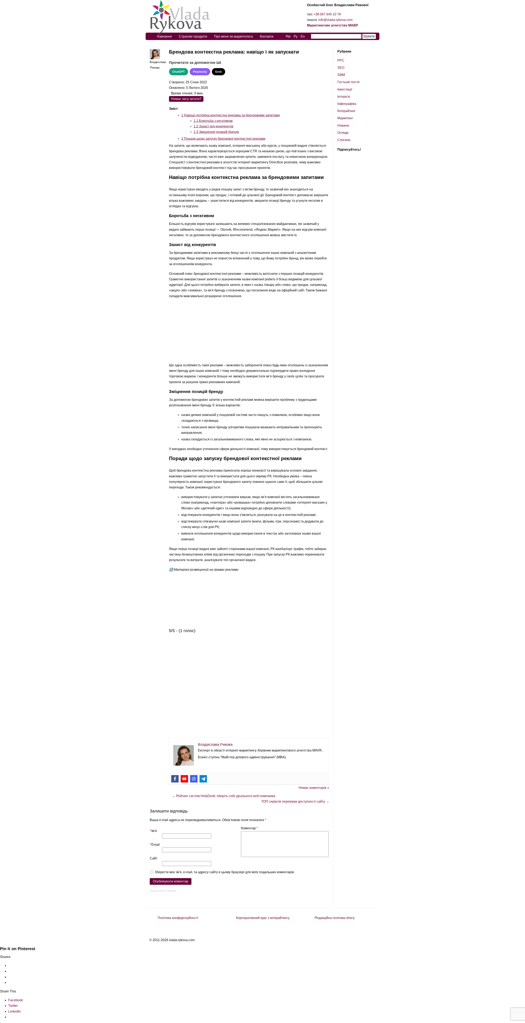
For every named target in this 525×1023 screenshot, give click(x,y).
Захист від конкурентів (213, 126)
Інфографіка (346, 103)
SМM (341, 75)
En (303, 36)
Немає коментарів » (314, 787)
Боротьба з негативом (213, 121)
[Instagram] (193, 778)
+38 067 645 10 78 (327, 14)
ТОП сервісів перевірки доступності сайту (295, 801)
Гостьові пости (348, 82)
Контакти (266, 36)
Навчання (164, 36)
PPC (340, 60)
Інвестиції (344, 89)
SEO (340, 67)
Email (155, 844)
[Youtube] (184, 778)
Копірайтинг (346, 111)
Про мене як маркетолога (233, 36)
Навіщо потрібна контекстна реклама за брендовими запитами (230, 115)
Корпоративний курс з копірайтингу (263, 918)
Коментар (249, 828)
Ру (296, 36)
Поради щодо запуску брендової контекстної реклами (223, 138)
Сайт (153, 858)
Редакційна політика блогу (335, 918)
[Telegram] (203, 778)
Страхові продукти (193, 36)
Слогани (343, 140)
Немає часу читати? (186, 99)
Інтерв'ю (343, 96)
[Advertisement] (249, 331)
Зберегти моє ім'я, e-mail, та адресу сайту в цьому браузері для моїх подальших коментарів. (225, 872)
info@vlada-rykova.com (335, 20)
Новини (343, 125)
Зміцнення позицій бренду (216, 132)
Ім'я (153, 831)
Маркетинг (345, 118)
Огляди (342, 132)
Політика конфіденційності (178, 918)
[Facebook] (175, 778)
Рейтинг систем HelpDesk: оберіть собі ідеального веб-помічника (223, 796)
